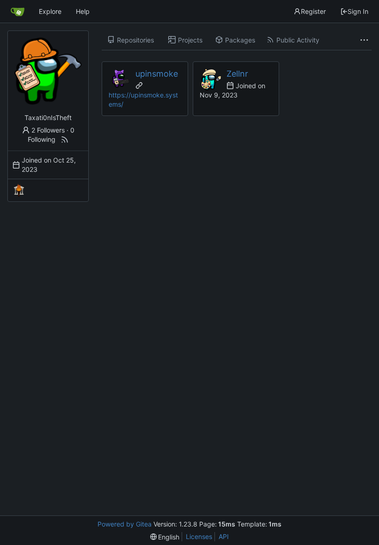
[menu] (165, 537)
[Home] (18, 11)
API (224, 536)
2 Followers (48, 130)
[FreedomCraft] (18, 190)
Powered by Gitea (125, 524)
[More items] (364, 40)
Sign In (358, 11)
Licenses (199, 536)
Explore (50, 11)
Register (313, 11)
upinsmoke (156, 74)
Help (83, 11)
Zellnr (237, 74)
